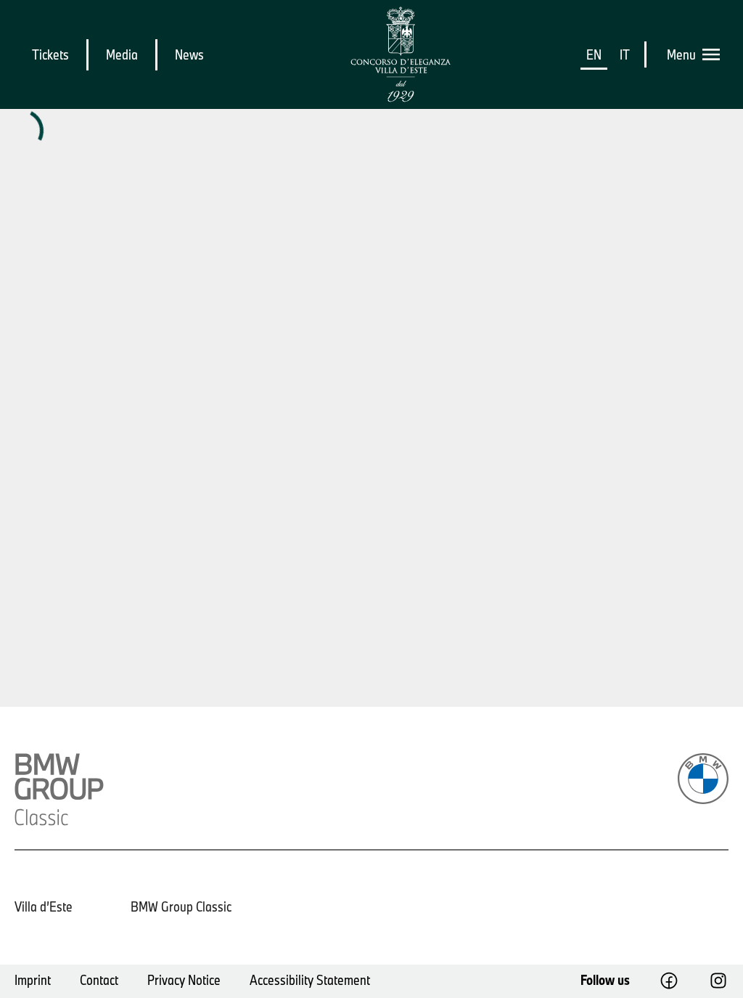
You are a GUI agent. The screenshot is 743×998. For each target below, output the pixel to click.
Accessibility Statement (310, 980)
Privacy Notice (184, 980)
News (189, 54)
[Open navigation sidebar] (715, 54)
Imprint (33, 980)
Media (122, 54)
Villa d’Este (44, 906)
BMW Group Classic (181, 906)
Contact (99, 980)
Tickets (50, 54)
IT (625, 54)
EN (594, 54)
